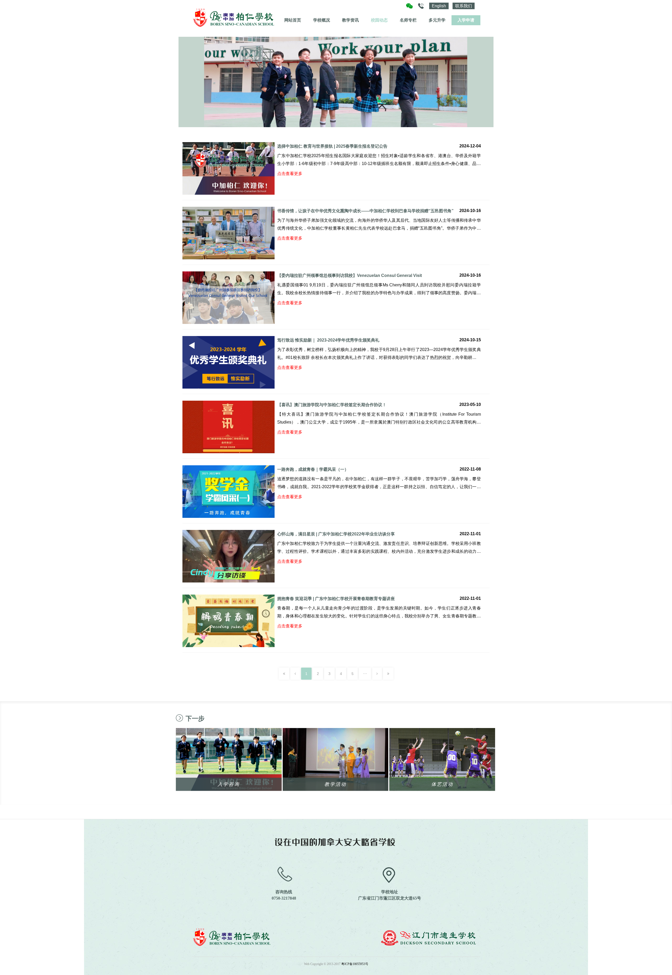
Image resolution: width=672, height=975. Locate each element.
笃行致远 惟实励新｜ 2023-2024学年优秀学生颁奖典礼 (328, 340)
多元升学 (437, 20)
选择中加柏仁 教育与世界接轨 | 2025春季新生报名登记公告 (332, 146)
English (439, 6)
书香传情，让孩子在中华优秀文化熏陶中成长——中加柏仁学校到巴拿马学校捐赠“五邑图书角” (365, 211)
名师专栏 (408, 20)
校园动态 (379, 20)
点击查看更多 (289, 173)
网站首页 (292, 20)
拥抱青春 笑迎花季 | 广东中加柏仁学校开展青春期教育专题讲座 (336, 598)
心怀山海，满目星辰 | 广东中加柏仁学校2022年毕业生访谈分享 (336, 534)
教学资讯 (350, 20)
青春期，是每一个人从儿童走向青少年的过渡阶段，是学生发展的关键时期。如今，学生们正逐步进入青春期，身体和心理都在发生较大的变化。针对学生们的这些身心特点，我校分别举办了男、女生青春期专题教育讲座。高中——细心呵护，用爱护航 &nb (379, 616)
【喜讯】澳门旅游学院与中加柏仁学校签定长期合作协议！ (331, 405)
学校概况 (321, 20)
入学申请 (466, 20)
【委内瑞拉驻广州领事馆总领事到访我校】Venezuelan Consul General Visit (349, 275)
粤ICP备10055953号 (354, 964)
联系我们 (463, 6)
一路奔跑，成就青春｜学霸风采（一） (313, 469)
